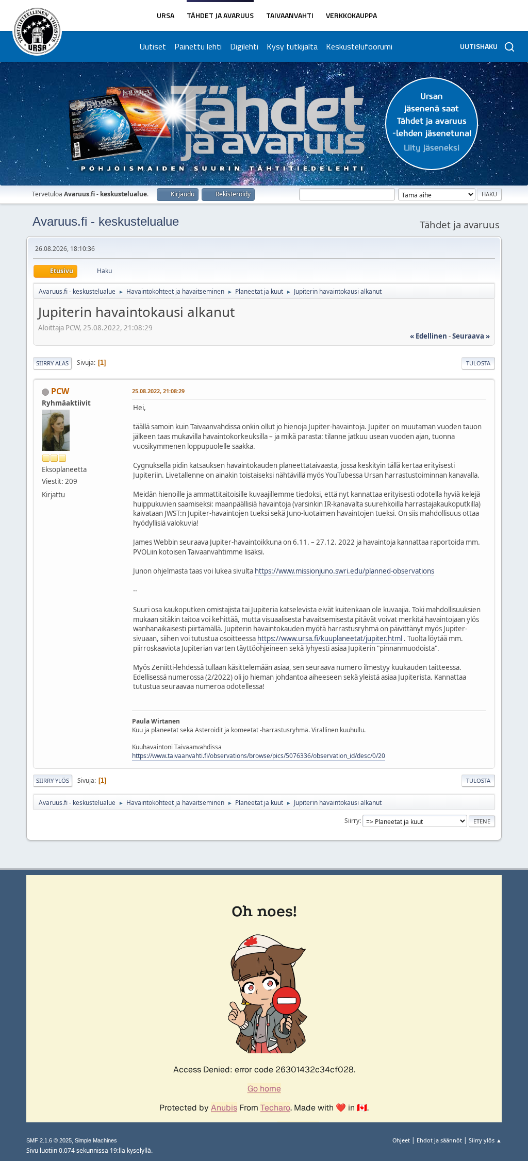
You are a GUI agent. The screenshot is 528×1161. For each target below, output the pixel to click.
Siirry (351, 820)
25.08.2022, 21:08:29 (158, 391)
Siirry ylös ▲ (485, 1140)
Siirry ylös (52, 780)
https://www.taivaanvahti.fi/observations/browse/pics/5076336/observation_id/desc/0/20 (258, 755)
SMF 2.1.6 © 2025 (49, 1140)
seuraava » (471, 336)
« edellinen (428, 336)
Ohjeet (401, 1140)
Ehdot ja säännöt (439, 1140)
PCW (60, 391)
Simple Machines (96, 1140)
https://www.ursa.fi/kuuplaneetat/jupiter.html (329, 638)
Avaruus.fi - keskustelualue (105, 221)
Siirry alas (52, 363)
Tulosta (478, 363)
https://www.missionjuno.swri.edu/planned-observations (344, 571)
